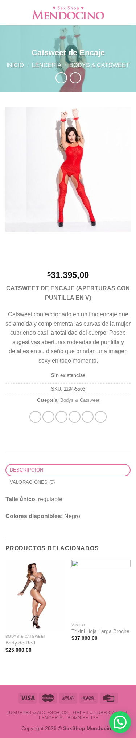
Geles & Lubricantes (100, 712)
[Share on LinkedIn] (101, 417)
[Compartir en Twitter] (61, 417)
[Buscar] (115, 12)
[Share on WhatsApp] (35, 417)
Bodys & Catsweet (99, 65)
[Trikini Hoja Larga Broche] (101, 589)
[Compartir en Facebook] (48, 417)
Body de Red (20, 643)
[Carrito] (127, 13)
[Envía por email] (75, 417)
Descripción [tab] (27, 470)
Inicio (15, 65)
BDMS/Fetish (83, 717)
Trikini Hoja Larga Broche (100, 631)
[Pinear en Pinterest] (88, 417)
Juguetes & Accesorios (37, 712)
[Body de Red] (35, 595)
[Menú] (9, 12)
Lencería (47, 65)
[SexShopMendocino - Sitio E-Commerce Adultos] (68, 12)
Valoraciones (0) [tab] (32, 482)
